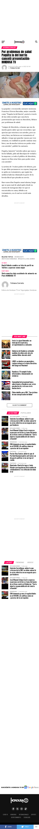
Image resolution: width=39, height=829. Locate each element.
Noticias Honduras (9, 259)
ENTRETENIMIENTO (16, 817)
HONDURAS (13, 815)
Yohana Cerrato (15, 68)
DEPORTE (33, 815)
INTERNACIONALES (24, 815)
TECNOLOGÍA (27, 817)
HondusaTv (19, 257)
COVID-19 (5, 815)
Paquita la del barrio (27, 259)
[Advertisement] (19, 19)
